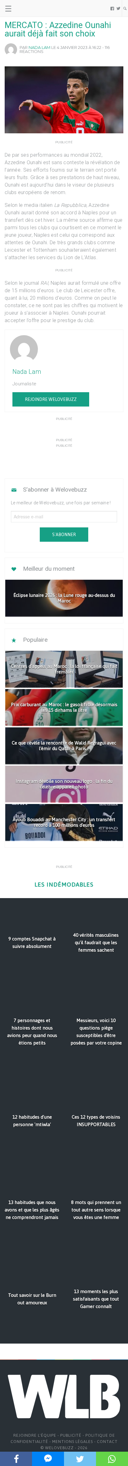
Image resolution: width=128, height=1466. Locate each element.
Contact (107, 1441)
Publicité (70, 1435)
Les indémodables (64, 885)
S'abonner (64, 534)
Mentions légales (72, 1441)
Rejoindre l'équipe (34, 1435)
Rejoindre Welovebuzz (51, 399)
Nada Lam (39, 47)
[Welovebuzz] (28, 8)
